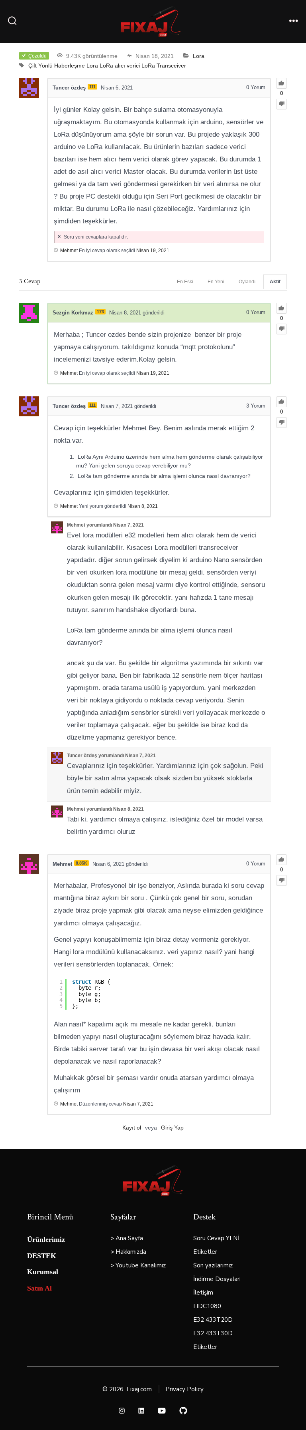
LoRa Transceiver (163, 65)
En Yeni (216, 281)
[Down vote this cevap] (281, 329)
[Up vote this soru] (281, 83)
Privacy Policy (184, 1389)
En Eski (185, 281)
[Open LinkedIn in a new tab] (141, 1411)
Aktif (275, 281)
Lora (198, 56)
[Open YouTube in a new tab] (162, 1411)
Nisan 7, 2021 (138, 1104)
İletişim (203, 1293)
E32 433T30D (213, 1333)
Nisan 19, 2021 (152, 250)
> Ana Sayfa (126, 1238)
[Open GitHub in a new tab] (183, 1411)
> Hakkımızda (128, 1252)
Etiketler (205, 1252)
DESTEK (41, 1256)
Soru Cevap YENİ (216, 1238)
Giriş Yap (172, 1127)
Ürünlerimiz (46, 1239)
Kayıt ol (131, 1127)
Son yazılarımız (213, 1265)
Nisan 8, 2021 (143, 506)
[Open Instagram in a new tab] (122, 1411)
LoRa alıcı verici (120, 65)
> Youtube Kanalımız (138, 1265)
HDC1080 (207, 1306)
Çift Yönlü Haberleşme (56, 65)
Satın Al (39, 1288)
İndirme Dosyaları (217, 1279)
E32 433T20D (213, 1320)
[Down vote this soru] (281, 104)
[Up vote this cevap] (281, 308)
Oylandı (247, 281)
